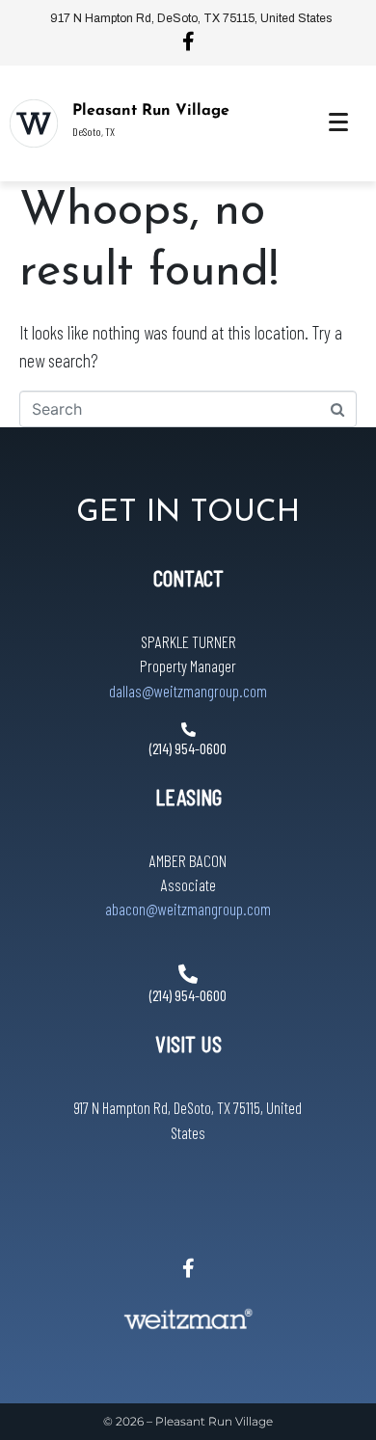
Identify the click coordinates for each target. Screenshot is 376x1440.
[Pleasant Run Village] (34, 123)
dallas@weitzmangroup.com (188, 690)
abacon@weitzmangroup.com (188, 908)
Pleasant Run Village (150, 111)
